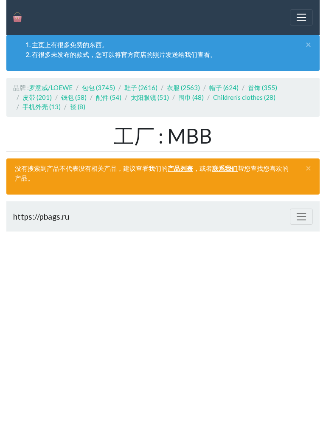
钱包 (74, 97)
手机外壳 (41, 106)
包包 (98, 87)
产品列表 (180, 168)
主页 (38, 44)
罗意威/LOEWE (51, 87)
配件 (108, 97)
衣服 (183, 87)
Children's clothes (244, 97)
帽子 (224, 87)
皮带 (37, 97)
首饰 (262, 87)
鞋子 (140, 87)
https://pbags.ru (41, 216)
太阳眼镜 (150, 97)
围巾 (191, 97)
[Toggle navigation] (301, 17)
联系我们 (225, 168)
